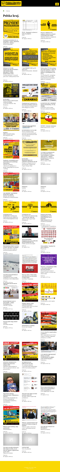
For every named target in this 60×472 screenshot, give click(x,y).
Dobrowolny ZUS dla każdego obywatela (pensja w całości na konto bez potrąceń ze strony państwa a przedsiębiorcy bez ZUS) (48, 70)
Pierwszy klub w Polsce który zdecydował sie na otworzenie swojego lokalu (29, 276)
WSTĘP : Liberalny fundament (48, 126)
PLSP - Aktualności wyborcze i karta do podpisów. (29, 33)
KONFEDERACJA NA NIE (29, 130)
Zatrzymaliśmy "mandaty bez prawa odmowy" (48, 246)
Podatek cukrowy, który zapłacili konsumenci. (28, 304)
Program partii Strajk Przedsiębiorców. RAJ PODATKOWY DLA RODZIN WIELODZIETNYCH (46, 217)
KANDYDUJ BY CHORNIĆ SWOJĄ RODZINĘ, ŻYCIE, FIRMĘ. (48, 105)
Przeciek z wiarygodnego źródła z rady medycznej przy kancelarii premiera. (49, 268)
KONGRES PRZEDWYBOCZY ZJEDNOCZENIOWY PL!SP (29, 160)
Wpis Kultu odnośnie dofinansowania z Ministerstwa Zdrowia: (11, 395)
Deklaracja (24, 186)
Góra (30, 464)
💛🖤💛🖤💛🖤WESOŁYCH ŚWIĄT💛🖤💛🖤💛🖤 (48, 298)
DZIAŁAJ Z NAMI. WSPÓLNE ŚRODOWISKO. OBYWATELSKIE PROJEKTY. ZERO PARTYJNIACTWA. (10, 70)
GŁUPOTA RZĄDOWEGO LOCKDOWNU (10, 275)
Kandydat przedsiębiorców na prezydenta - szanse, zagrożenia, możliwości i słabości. (11, 41)
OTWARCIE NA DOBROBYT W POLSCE (10, 215)
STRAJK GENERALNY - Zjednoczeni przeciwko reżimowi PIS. (10, 364)
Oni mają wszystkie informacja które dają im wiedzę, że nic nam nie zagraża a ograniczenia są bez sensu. (11, 449)
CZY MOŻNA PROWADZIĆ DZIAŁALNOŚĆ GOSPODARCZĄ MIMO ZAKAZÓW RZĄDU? (48, 356)
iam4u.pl (30, 467)
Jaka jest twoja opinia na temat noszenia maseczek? (29, 394)
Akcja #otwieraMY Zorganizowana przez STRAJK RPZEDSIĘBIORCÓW (30, 241)
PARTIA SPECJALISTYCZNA (9, 133)
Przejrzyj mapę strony (30, 468)
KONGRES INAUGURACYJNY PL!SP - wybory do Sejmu (10, 101)
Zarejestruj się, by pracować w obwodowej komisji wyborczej (29, 104)
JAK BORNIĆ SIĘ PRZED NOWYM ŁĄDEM (10, 194)
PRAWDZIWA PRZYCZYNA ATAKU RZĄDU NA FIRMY (11, 246)
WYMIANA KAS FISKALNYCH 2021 (27, 363)
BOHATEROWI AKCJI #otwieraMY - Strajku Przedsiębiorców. (9, 303)
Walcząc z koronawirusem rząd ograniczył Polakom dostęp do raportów (29, 424)
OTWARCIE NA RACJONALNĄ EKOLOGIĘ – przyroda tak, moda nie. (29, 216)
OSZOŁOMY (25, 447)
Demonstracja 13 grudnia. (28, 325)
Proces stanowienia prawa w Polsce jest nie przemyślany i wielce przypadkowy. (48, 388)
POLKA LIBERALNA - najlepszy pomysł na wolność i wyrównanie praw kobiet (48, 34)
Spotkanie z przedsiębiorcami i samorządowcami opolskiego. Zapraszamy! (10, 162)
